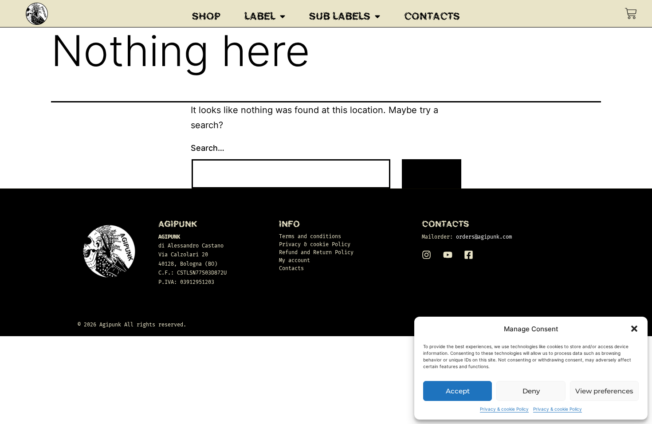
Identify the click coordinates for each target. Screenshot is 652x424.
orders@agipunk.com (484, 237)
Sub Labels (339, 16)
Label (259, 16)
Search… (207, 148)
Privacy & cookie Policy (504, 409)
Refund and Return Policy (316, 252)
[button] (634, 328)
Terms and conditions (310, 236)
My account (294, 260)
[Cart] (631, 13)
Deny (531, 391)
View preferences (604, 391)
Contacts (432, 16)
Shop (206, 16)
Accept (458, 391)
